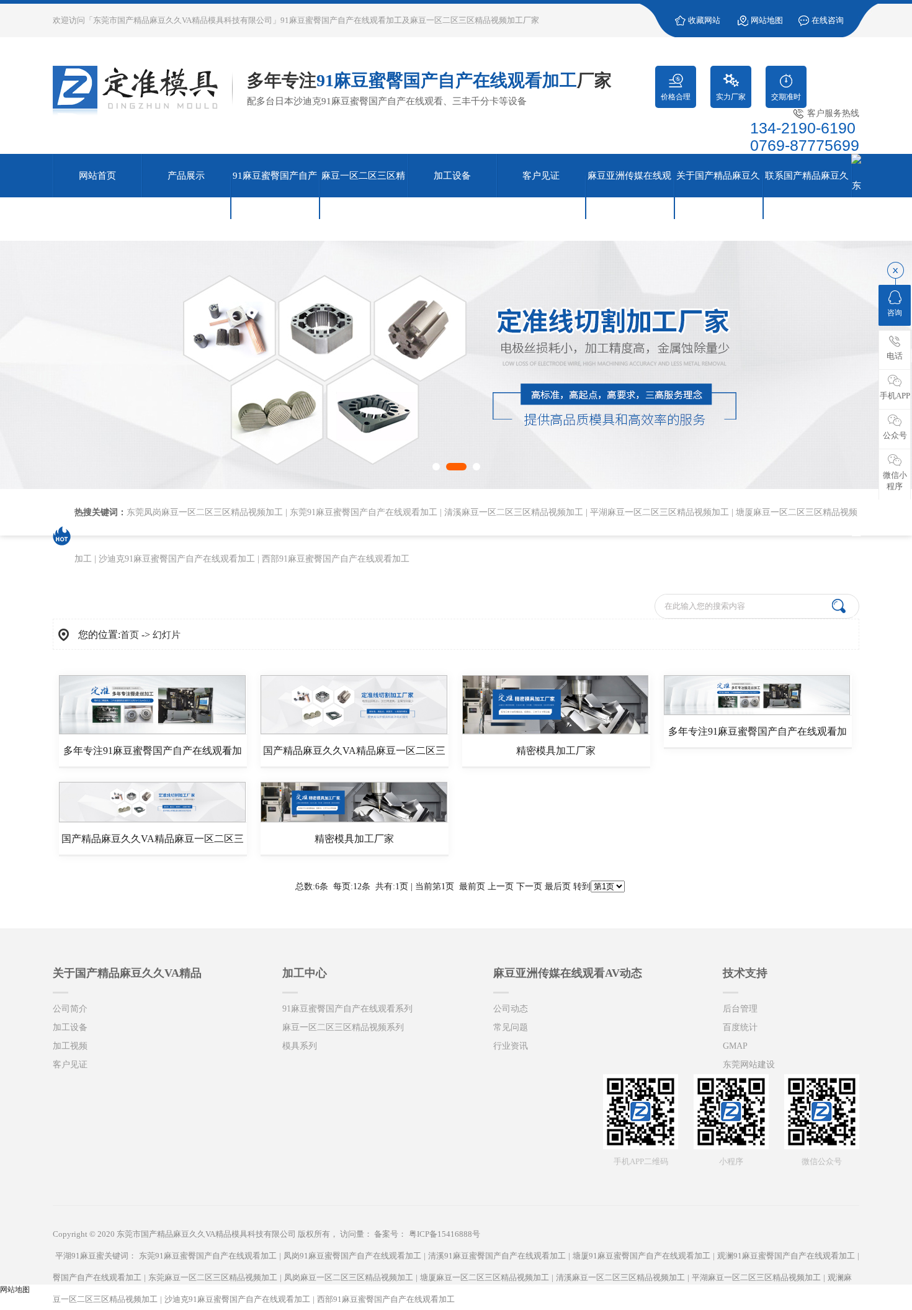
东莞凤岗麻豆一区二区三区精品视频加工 (205, 512)
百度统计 (740, 1027)
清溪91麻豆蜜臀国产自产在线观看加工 (497, 1255)
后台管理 (740, 1008)
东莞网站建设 (749, 1064)
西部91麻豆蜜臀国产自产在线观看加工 (335, 558)
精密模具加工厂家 (556, 750)
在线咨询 (827, 20)
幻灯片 (167, 635)
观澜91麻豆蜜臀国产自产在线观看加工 (786, 1255)
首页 (129, 635)
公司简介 (70, 1008)
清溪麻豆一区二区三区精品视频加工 (513, 512)
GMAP (735, 1046)
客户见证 (70, 1064)
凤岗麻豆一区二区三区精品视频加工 (348, 1277)
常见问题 (510, 1027)
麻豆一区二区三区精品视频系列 (343, 1027)
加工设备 (70, 1027)
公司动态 (510, 1008)
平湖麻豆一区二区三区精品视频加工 (659, 512)
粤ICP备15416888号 (444, 1234)
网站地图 (767, 20)
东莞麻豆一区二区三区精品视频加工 (212, 1277)
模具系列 (299, 1046)
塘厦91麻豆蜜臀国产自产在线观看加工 (641, 1255)
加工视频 (70, 1046)
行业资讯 (510, 1046)
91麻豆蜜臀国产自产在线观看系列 (347, 1008)
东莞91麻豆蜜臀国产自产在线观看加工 (363, 512)
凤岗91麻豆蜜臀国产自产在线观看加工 (352, 1255)
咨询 (894, 312)
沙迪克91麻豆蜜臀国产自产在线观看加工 (177, 558)
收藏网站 (704, 20)
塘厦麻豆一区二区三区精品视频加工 (484, 1277)
